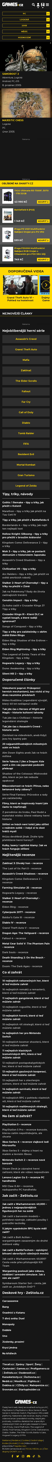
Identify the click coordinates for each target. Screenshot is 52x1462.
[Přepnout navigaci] (38, 4)
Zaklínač (26, 370)
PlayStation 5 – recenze (16, 1124)
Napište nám (20, 1446)
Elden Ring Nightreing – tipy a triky (24, 649)
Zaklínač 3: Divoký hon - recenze (22, 863)
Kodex (5, 1443)
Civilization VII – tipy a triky (19, 569)
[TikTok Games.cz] (34, 1456)
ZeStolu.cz (10, 1372)
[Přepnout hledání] (33, 4)
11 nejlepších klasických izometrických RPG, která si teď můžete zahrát (21, 1054)
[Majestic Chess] (26, 103)
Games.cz (23, 1368)
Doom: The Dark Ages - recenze (22, 966)
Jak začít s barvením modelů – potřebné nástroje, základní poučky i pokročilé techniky (25, 1220)
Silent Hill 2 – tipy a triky (17, 673)
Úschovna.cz (32, 1377)
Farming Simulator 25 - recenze (22, 887)
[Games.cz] (12, 4)
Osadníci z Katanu (13, 1312)
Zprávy (20, 1364)
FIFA (26, 443)
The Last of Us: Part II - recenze (21, 868)
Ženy (38, 1364)
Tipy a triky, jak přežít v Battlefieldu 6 (25, 520)
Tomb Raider (26, 433)
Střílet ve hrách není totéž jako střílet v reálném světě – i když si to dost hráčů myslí (25, 828)
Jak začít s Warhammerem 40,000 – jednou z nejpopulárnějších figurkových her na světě (24, 1207)
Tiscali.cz (8, 1364)
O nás (21, 1443)
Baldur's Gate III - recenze (18, 917)
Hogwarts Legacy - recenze (19, 893)
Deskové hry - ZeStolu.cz (23, 1293)
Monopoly (8, 1324)
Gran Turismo (26, 475)
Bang (5, 1306)
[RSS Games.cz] (39, 1456)
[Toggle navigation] (47, 4)
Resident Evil (26, 454)
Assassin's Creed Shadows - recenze (25, 873)
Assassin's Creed (26, 339)
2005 (24, 25)
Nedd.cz (7, 1381)
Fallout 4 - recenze (14, 938)
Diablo (26, 422)
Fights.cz (33, 1381)
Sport (29, 1364)
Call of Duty (26, 412)
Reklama (6, 1440)
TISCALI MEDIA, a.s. (33, 1449)
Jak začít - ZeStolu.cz (20, 1195)
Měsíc (24, 31)
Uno (4, 1336)
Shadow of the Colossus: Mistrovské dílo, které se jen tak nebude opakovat (24, 777)
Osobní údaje (36, 1440)
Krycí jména (9, 1347)
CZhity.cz (22, 1385)
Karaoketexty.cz (12, 1377)
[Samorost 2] (26, 56)
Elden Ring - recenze (15, 907)
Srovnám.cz (9, 1389)
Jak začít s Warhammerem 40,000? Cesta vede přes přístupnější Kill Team (24, 1262)
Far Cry (26, 402)
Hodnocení (24, 37)
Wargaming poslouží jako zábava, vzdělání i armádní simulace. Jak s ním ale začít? (23, 1274)
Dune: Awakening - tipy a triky (21, 668)
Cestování (8, 1368)
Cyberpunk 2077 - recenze (19, 912)
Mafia (26, 360)
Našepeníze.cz (39, 1385)
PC (24, 14)
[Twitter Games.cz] (18, 1456)
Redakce (16, 1440)
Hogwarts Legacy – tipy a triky (21, 663)
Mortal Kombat (26, 464)
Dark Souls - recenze (15, 952)
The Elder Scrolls (26, 381)
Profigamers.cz (40, 1368)
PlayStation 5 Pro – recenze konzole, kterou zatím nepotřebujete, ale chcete (25, 1133)
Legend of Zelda (26, 485)
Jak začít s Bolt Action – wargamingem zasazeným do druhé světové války (25, 1241)
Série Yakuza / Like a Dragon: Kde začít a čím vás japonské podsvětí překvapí (23, 765)
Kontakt (14, 1443)
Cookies (25, 1440)
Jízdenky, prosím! (13, 1341)
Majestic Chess (13, 120)
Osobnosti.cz (27, 1372)
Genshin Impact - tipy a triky (20, 600)
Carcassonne (10, 1301)
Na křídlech (9, 1353)
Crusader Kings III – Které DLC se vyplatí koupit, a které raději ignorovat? (22, 618)
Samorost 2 (10, 74)
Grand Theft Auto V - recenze (20, 928)
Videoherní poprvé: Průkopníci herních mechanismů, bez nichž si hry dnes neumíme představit (26, 691)
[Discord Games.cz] (28, 1456)
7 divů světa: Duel (13, 1318)
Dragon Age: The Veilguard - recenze (25, 933)
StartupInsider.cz (29, 1389)
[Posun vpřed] (46, 285)
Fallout (26, 391)
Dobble (6, 1330)
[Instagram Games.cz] (23, 1456)
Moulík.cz (20, 1381)
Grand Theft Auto (26, 349)
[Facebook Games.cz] (12, 1456)
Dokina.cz (8, 1385)
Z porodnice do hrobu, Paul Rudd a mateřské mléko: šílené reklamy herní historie (26, 816)
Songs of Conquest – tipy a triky (22, 626)
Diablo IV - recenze (14, 922)
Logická (24, 19)
